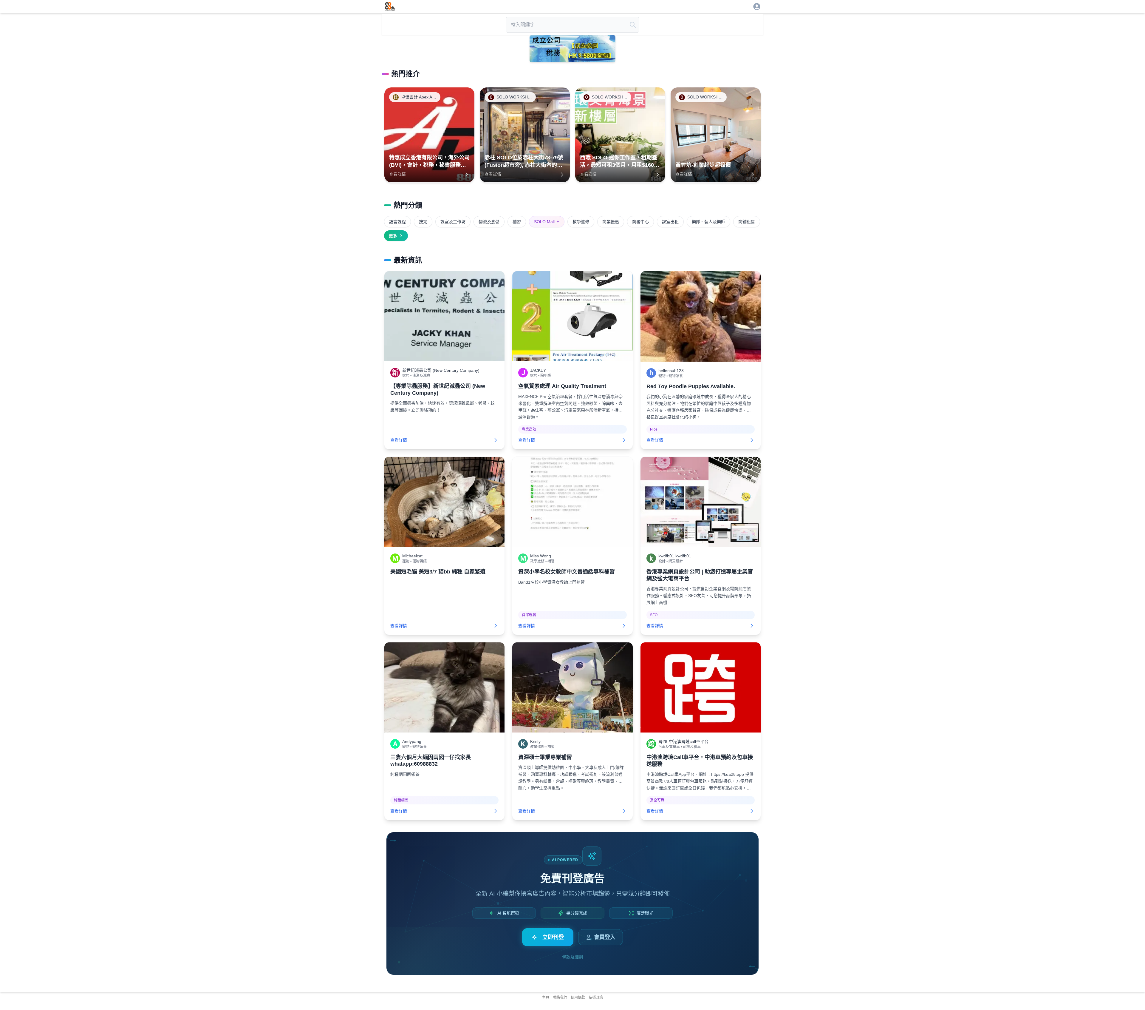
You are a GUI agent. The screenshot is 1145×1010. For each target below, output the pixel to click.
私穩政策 (596, 997)
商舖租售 (746, 221)
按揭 (423, 221)
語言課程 (397, 221)
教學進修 (580, 221)
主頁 (545, 997)
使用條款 (578, 997)
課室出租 (670, 221)
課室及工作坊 (452, 221)
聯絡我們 (560, 997)
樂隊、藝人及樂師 (708, 221)
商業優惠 (610, 221)
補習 (517, 221)
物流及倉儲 (489, 221)
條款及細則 (572, 957)
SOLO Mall (546, 221)
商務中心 (640, 221)
